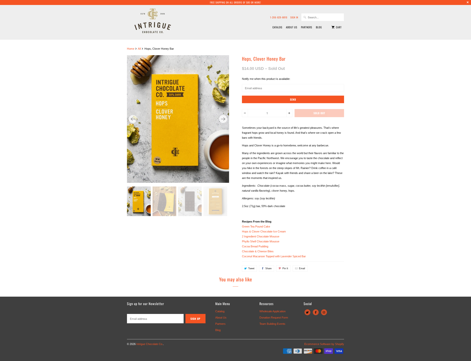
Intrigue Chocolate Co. (149, 344)
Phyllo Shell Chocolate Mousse (260, 241)
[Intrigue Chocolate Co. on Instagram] (324, 312)
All (139, 48)
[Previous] (133, 119)
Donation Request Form (273, 317)
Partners (306, 27)
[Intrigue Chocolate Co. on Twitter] (307, 312)
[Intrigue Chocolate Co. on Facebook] (316, 312)
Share (268, 268)
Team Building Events (272, 323)
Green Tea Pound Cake (256, 226)
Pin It (285, 268)
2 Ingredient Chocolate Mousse (260, 236)
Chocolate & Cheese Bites (258, 251)
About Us (291, 27)
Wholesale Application (272, 311)
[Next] (223, 119)
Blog (319, 27)
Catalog (277, 27)
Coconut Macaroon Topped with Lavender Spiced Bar (274, 256)
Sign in (294, 17)
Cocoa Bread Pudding (255, 246)
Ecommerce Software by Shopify (324, 344)
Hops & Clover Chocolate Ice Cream (264, 231)
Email (302, 268)
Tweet (251, 268)
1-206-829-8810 (278, 17)
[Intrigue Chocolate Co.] (152, 22)
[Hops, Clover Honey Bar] (178, 119)
